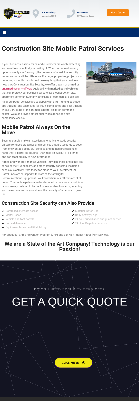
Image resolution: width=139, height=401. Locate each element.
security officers (17, 88)
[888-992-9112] (71, 13)
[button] (4, 32)
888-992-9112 (84, 12)
